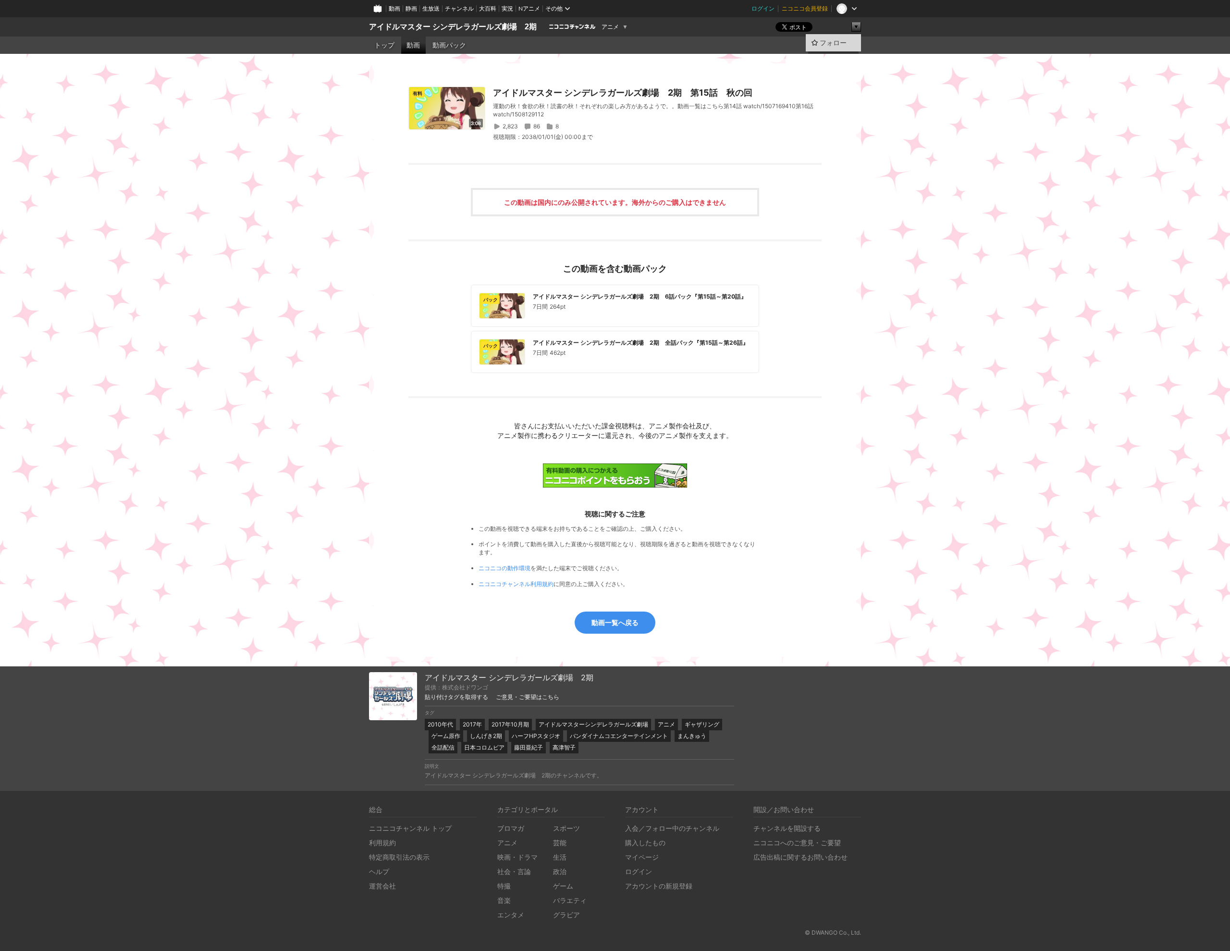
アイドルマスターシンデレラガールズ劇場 (593, 724)
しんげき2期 (486, 735)
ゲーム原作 (445, 735)
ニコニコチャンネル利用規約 (516, 584)
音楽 (504, 900)
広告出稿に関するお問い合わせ (800, 857)
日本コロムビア (484, 747)
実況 (507, 8)
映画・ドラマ (517, 857)
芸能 (559, 842)
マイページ (642, 857)
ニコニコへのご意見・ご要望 (797, 842)
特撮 (504, 886)
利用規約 (382, 842)
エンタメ (510, 915)
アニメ (610, 27)
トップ (384, 45)
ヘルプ (379, 871)
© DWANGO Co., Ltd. (833, 932)
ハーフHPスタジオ (536, 735)
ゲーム (563, 886)
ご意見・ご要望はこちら (527, 697)
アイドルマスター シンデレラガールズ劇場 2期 (453, 27)
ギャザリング (702, 724)
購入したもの (645, 842)
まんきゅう (691, 735)
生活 (559, 857)
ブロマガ (510, 828)
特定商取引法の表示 (399, 857)
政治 (559, 871)
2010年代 (440, 724)
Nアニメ (529, 8)
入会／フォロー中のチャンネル (672, 828)
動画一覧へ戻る (615, 622)
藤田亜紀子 (528, 747)
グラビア (566, 915)
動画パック (449, 45)
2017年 (472, 724)
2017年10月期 (510, 724)
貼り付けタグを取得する (456, 697)
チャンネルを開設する (787, 828)
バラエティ (570, 900)
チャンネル (459, 8)
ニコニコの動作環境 (504, 568)
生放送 (431, 8)
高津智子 (564, 747)
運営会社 (382, 886)
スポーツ (566, 828)
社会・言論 (514, 871)
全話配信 (443, 747)
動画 (394, 8)
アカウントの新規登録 (658, 886)
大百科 (487, 8)
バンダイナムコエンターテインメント (619, 735)
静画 (411, 8)
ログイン (763, 8)
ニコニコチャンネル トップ (410, 828)
